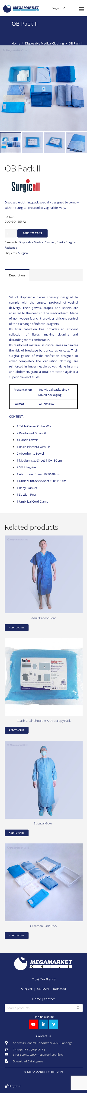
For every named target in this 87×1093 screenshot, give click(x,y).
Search (78, 1008)
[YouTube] (33, 1024)
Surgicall (23, 253)
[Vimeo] (53, 1024)
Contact (49, 999)
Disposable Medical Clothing (44, 43)
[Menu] (82, 9)
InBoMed (59, 989)
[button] (81, 51)
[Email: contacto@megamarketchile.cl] (9, 1055)
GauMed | (45, 989)
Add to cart (32, 233)
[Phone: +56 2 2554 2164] (9, 1050)
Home (16, 43)
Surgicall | (29, 989)
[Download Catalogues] (9, 1061)
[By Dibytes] (44, 1086)
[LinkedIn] (43, 1024)
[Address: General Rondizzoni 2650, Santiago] (9, 1044)
